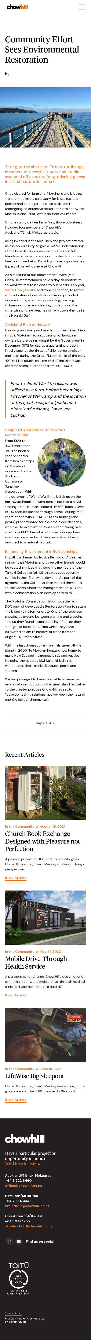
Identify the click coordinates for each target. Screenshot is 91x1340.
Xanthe (30, 290)
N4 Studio (20, 1321)
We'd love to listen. (22, 1164)
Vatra (9, 290)
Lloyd (19, 290)
